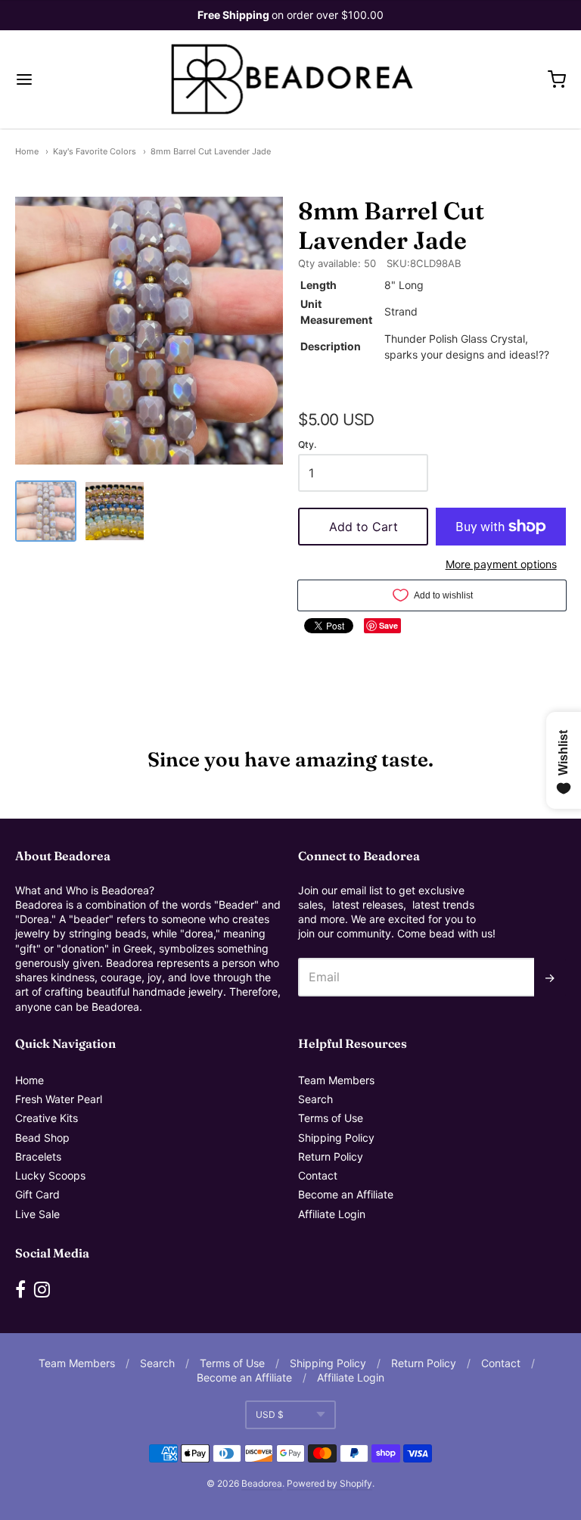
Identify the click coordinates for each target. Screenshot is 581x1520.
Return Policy (330, 1156)
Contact (317, 1175)
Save (388, 625)
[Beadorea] (291, 79)
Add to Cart (363, 526)
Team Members (336, 1080)
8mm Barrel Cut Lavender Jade (211, 151)
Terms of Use (330, 1117)
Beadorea (261, 1483)
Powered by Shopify (329, 1483)
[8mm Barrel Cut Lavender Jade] (45, 511)
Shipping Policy (336, 1137)
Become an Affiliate (345, 1194)
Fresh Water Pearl (58, 1099)
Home (27, 151)
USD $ (270, 1414)
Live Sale (37, 1214)
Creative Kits (46, 1117)
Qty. (307, 445)
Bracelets (38, 1156)
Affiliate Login (331, 1214)
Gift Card (37, 1194)
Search (315, 1099)
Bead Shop (42, 1137)
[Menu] (70, 79)
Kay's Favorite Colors (94, 151)
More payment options (501, 564)
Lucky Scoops (50, 1175)
